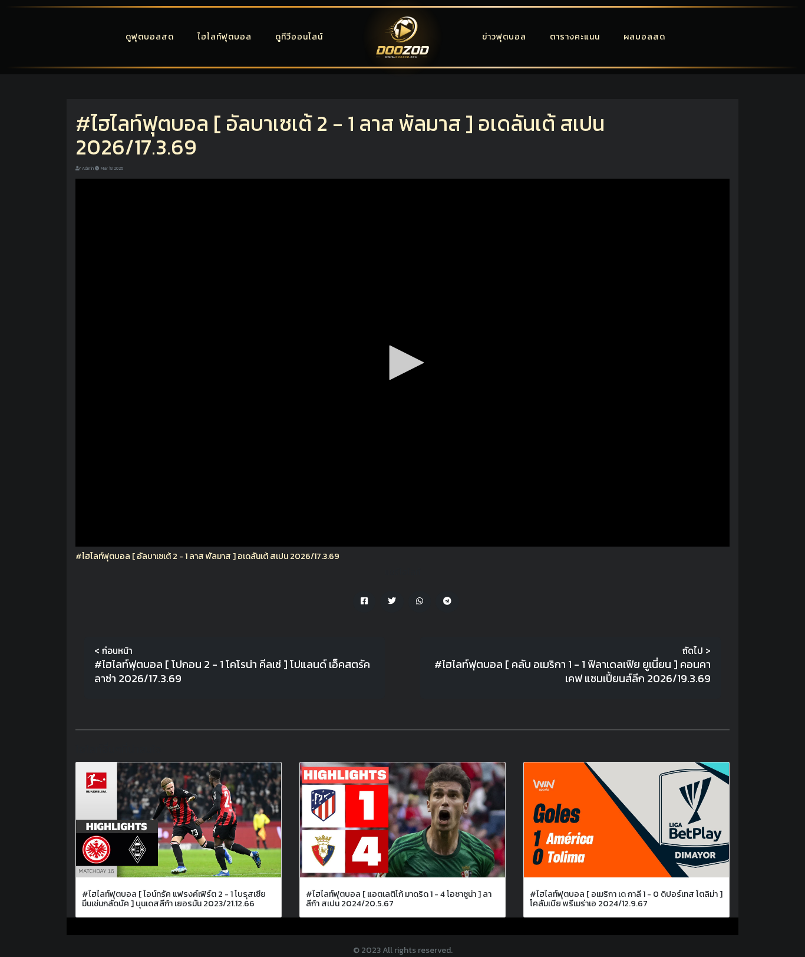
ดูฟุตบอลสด (150, 37)
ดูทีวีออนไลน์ (299, 37)
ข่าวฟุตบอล (504, 37)
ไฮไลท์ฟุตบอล (224, 37)
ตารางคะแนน (575, 37)
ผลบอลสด (644, 37)
